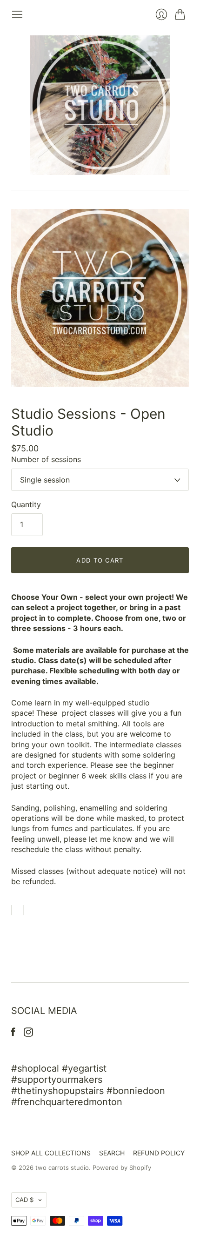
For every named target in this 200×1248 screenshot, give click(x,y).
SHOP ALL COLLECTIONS (51, 1153)
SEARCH (112, 1153)
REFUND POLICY (159, 1153)
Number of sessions (46, 459)
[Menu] (17, 14)
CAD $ (24, 1199)
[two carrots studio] (100, 105)
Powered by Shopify (122, 1167)
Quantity (26, 504)
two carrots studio (62, 1167)
